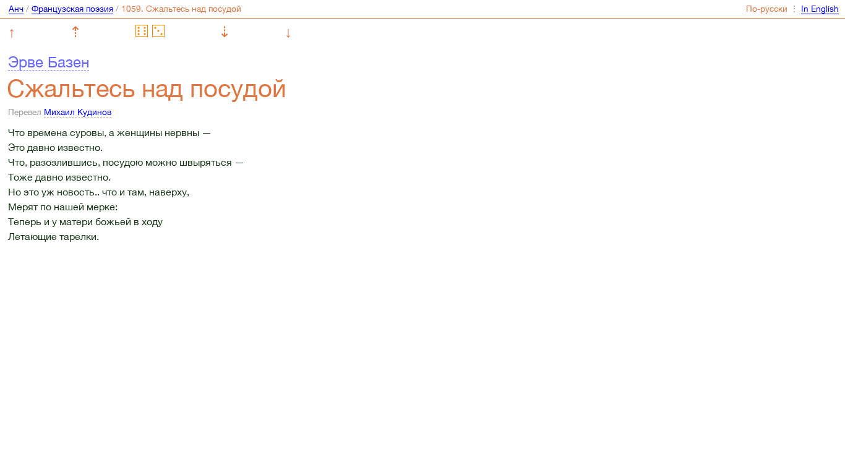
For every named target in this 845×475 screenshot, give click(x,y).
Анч (16, 9)
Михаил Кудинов (77, 112)
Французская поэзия (72, 9)
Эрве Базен (48, 62)
